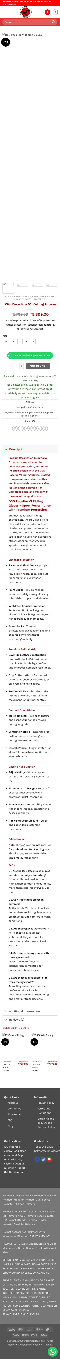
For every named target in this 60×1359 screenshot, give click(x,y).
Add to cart (38, 365)
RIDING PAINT (28, 1268)
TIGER (25, 1288)
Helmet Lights (36, 1231)
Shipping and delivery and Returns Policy (46, 1123)
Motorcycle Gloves (31, 412)
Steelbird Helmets (24, 1224)
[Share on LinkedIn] (45, 428)
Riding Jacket (30, 1259)
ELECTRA (24, 1305)
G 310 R (11, 1284)
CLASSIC (25, 1293)
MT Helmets (9, 1215)
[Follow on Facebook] (37, 1159)
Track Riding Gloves (30, 415)
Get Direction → (14, 1172)
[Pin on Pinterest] (39, 428)
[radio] (6, 341)
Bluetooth (23, 1236)
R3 (37, 1314)
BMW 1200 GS (38, 1280)
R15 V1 (13, 1314)
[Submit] (53, 22)
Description (17, 449)
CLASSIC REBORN (41, 1293)
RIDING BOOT (39, 1264)
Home (7, 296)
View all (13, 1309)
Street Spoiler (26, 1248)
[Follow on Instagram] (43, 1159)
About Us (13, 1102)
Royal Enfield (37, 1288)
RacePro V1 (40, 299)
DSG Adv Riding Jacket (6, 1067)
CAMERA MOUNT (40, 1236)
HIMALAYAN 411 (11, 1297)
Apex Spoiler (29, 1243)
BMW (26, 1280)
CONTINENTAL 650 (27, 1301)
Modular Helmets (24, 1199)
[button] (4, 12)
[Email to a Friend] (33, 428)
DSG (30, 407)
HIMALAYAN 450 (30, 1297)
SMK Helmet (30, 1211)
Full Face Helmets (33, 1195)
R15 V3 (30, 1314)
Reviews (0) (16, 1019)
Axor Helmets (47, 1211)
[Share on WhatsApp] (15, 428)
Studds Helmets (27, 1219)
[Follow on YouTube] (49, 1159)
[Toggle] (5, 449)
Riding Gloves (48, 412)
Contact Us (14, 1108)
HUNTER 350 (38, 1305)
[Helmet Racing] (25, 12)
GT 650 (43, 1301)
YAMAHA (24, 1309)
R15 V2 (22, 1314)
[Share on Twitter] (27, 428)
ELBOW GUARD (11, 1272)
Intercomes (9, 1236)
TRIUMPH (39, 1284)
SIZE (5, 336)
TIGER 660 (14, 1288)
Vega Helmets (45, 1215)
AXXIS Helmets (27, 1215)
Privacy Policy (46, 1102)
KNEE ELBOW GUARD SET (36, 1272)
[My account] (47, 12)
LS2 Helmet (9, 1219)
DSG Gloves (15, 412)
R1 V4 (5, 1314)
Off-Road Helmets (24, 1203)
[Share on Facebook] (21, 428)
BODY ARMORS (47, 1268)
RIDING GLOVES (40, 296)
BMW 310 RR (25, 1284)
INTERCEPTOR (10, 1293)
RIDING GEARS (21, 296)
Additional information (24, 1011)
